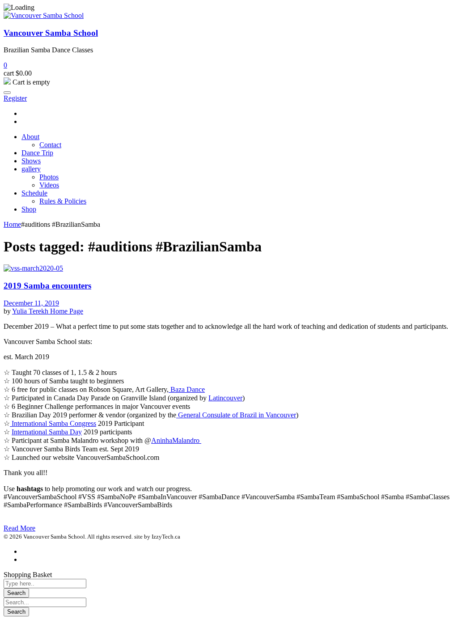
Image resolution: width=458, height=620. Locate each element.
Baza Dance (187, 389)
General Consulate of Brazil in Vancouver (236, 415)
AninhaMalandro (176, 440)
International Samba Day (47, 432)
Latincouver (225, 398)
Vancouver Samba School (51, 33)
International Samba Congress (53, 423)
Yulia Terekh (31, 311)
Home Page (66, 311)
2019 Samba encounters (47, 285)
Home (12, 224)
